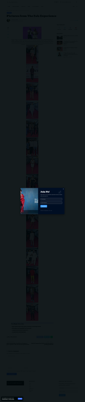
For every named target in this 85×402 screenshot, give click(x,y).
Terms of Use (11, 399)
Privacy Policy (5, 399)
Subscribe (44, 206)
